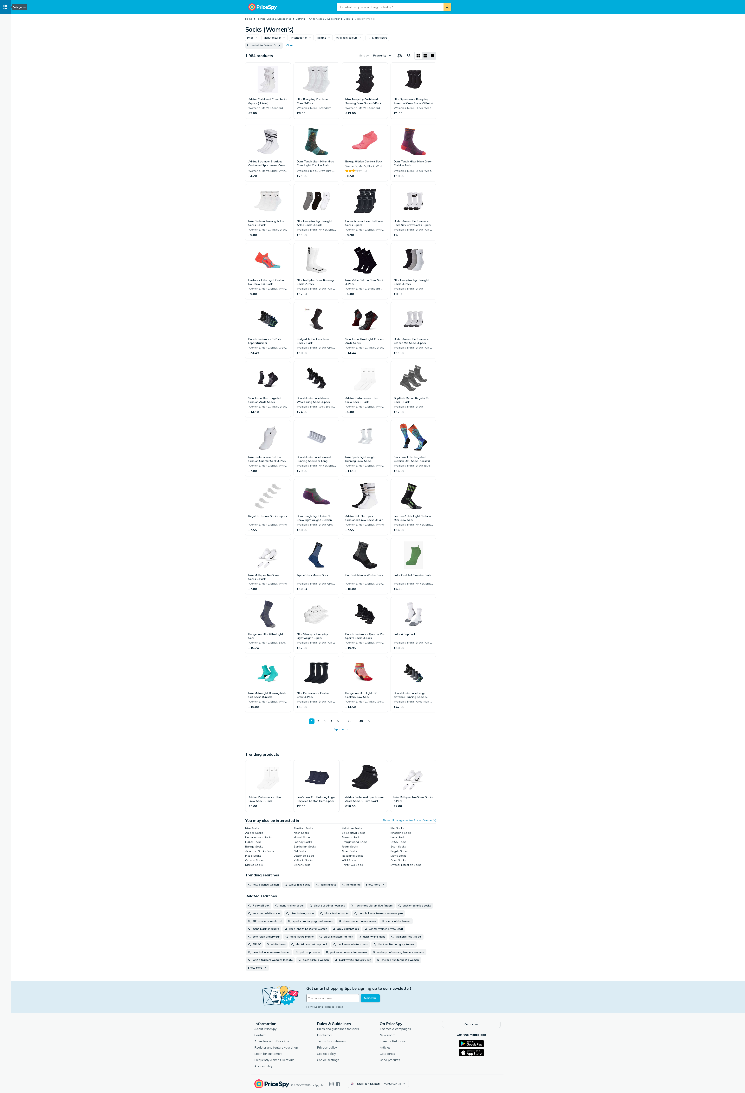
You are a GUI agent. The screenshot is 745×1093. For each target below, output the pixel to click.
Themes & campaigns (395, 1029)
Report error (340, 729)
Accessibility (263, 1066)
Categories (387, 1054)
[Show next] (369, 721)
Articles (385, 1047)
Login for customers (268, 1054)
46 (361, 721)
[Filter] (5, 21)
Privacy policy (327, 1047)
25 (349, 721)
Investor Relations (393, 1041)
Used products (390, 1060)
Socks (347, 18)
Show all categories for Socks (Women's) (409, 820)
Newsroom (387, 1035)
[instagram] (331, 1084)
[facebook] (338, 1084)
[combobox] (390, 7)
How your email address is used (324, 1006)
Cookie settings (328, 1060)
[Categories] (5, 7)
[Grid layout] (418, 55)
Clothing (300, 18)
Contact (260, 1035)
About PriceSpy (265, 1029)
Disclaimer (324, 1035)
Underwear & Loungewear (324, 18)
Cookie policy (326, 1054)
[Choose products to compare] (400, 56)
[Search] (447, 7)
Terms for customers (331, 1041)
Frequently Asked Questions (274, 1060)
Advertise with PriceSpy (271, 1041)
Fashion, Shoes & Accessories (273, 18)
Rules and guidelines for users (338, 1029)
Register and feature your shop (276, 1047)
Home (248, 18)
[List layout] (425, 55)
